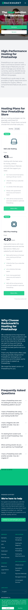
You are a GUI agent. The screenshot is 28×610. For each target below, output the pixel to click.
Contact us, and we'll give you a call (13, 519)
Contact (3, 573)
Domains (14, 27)
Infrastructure (19, 565)
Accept (8, 608)
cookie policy (5, 605)
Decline (20, 608)
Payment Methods (20, 573)
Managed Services (20, 577)
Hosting (3, 541)
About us (4, 566)
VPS (2, 544)
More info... (14, 208)
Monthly (11, 128)
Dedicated (4, 551)
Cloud (3, 547)
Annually (17, 128)
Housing (3, 554)
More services (5, 557)
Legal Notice (5, 569)
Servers (14, 32)
